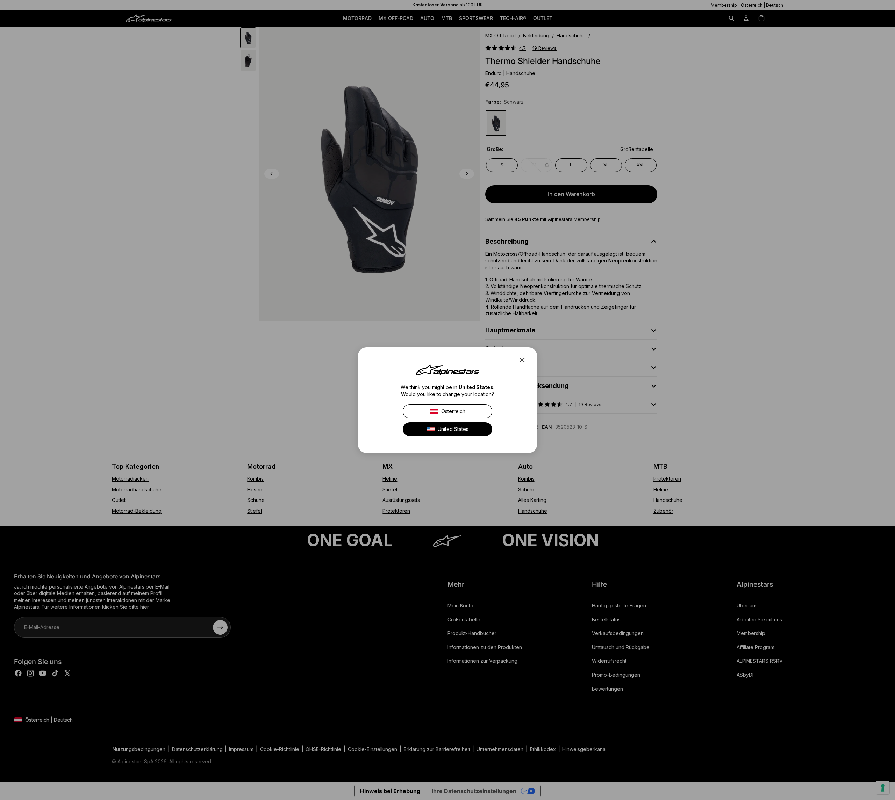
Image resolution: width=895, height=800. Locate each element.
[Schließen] (524, 360)
